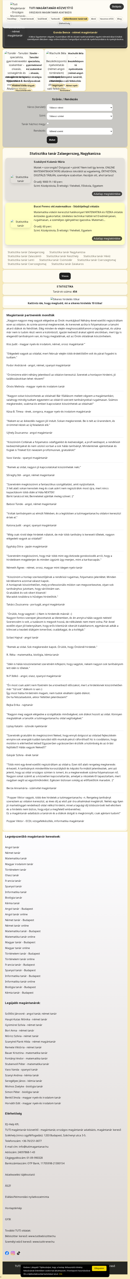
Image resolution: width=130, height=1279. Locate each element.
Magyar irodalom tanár (19, 864)
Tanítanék (55, 19)
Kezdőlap (11, 19)
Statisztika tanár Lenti (21, 260)
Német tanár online (17, 925)
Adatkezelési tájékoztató (20, 1174)
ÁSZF (8, 1185)
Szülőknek (42, 19)
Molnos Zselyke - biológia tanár (24, 1086)
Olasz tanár (12, 875)
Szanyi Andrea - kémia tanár (22, 1075)
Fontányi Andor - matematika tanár (26, 1058)
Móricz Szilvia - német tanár (22, 1036)
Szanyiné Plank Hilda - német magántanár (30, 1041)
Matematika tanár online (20, 936)
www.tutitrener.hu (44, 1241)
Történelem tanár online (19, 959)
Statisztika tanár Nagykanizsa (67, 252)
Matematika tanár (16, 858)
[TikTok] (18, 1253)
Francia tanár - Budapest (20, 964)
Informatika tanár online (20, 981)
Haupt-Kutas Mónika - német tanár (26, 1019)
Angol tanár (12, 847)
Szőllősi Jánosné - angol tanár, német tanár (31, 1013)
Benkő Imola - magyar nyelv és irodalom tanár (33, 1097)
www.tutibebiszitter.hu (42, 1236)
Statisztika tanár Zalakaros (68, 264)
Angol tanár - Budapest (19, 909)
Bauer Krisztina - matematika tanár (26, 1053)
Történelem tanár (15, 869)
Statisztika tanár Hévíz (97, 256)
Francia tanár (13, 881)
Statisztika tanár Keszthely (62, 256)
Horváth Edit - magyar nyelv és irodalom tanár (33, 1103)
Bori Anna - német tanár (19, 1030)
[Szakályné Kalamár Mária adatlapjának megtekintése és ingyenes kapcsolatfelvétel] (21, 179)
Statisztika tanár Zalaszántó (24, 256)
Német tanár (12, 853)
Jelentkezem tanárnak (75, 19)
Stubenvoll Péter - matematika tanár (27, 1064)
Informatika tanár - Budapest (22, 976)
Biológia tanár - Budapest (20, 987)
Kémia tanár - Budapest (19, 992)
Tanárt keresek (27, 19)
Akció (93, 19)
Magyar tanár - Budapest (20, 942)
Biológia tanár (13, 897)
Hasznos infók (106, 19)
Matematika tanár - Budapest (23, 931)
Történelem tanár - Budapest (22, 953)
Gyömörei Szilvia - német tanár (23, 1025)
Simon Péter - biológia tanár (22, 1092)
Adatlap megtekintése (107, 194)
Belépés (116, 6)
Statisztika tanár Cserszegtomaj (96, 260)
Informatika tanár (16, 892)
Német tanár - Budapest (19, 920)
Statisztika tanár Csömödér (55, 260)
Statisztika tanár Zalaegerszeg (26, 252)
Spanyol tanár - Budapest (20, 970)
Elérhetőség (64, 23)
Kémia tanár (12, 903)
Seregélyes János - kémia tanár (23, 1081)
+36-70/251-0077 (32, 1141)
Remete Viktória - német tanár (23, 1047)
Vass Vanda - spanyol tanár (21, 1069)
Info (60, 1274)
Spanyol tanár (13, 886)
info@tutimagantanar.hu (34, 1146)
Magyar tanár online (17, 948)
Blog (119, 19)
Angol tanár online (16, 914)
